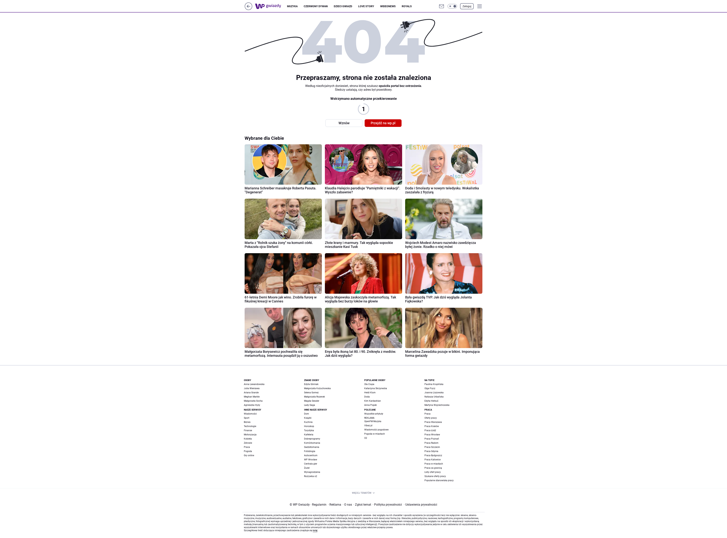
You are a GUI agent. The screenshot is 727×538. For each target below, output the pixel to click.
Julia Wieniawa (252, 388)
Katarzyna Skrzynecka (375, 388)
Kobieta (248, 438)
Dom (306, 413)
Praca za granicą (433, 468)
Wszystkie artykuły (373, 413)
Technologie (250, 426)
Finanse (248, 430)
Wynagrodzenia (312, 472)
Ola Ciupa (369, 384)
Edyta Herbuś (431, 401)
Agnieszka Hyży (252, 405)
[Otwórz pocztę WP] (441, 6)
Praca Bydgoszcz (433, 455)
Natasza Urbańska (434, 396)
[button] (452, 6)
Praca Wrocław (432, 434)
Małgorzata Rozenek (314, 396)
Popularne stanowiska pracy (439, 480)
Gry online (249, 455)
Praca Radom (431, 443)
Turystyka (309, 430)
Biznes (247, 422)
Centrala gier (310, 463)
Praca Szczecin (432, 447)
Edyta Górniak (311, 384)
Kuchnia (308, 422)
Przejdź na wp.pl (383, 123)
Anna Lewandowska (254, 384)
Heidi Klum (370, 392)
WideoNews (388, 6)
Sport (246, 418)
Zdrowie (248, 443)
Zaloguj (467, 6)
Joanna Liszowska (434, 392)
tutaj (315, 530)
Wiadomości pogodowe (376, 429)
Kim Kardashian (372, 401)
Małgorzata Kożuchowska (317, 388)
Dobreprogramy (312, 438)
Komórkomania (312, 443)
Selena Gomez (311, 392)
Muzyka (292, 6)
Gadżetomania (311, 447)
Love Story (366, 6)
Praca (247, 447)
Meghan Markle (252, 396)
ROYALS (407, 6)
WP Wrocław (310, 459)
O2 (365, 438)
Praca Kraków (431, 426)
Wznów (344, 123)
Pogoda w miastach (374, 434)
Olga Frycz (429, 388)
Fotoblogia (309, 451)
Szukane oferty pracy (435, 476)
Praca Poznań (431, 438)
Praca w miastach (433, 463)
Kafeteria (308, 434)
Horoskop (309, 426)
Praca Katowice (432, 459)
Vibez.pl (368, 425)
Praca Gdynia (431, 451)
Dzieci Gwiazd (343, 6)
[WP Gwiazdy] (271, 6)
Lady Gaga (309, 405)
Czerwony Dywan (316, 6)
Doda (367, 396)
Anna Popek (370, 405)
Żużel (307, 468)
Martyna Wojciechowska (436, 405)
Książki (307, 418)
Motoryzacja (250, 434)
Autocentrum (310, 455)
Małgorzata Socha (253, 401)
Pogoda (248, 451)
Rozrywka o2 (310, 476)
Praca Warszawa (433, 422)
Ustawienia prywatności (420, 504)
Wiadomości (250, 413)
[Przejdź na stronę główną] (248, 9)
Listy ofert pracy (432, 472)
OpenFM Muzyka (372, 421)
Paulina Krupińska (433, 384)
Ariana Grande (251, 392)
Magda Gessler (311, 401)
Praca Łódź (430, 430)
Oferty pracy (430, 418)
